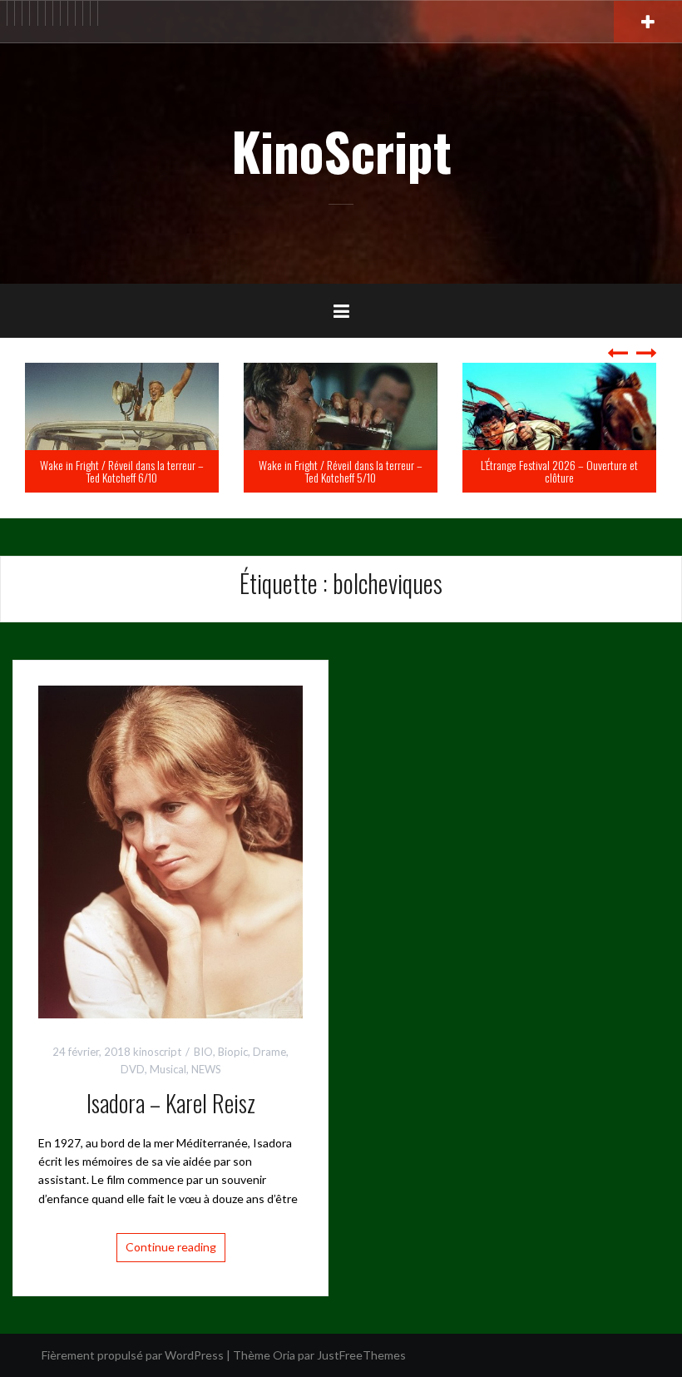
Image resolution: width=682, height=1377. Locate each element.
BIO (203, 1051)
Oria (284, 1355)
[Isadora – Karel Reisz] (170, 850)
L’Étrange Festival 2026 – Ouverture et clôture (379, 471)
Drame (269, 1051)
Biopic (233, 1051)
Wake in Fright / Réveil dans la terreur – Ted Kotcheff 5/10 (161, 471)
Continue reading (171, 1247)
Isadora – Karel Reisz (170, 1103)
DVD (133, 1069)
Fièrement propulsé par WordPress (133, 1355)
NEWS (206, 1069)
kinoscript (157, 1051)
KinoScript (341, 150)
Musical (168, 1069)
